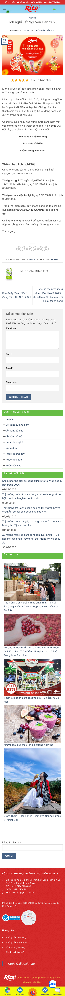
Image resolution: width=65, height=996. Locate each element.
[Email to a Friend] (35, 248)
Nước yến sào (13, 465)
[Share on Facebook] (24, 248)
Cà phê (9, 418)
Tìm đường (7, 994)
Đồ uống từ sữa (14, 430)
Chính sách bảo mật (15, 952)
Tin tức (32, 18)
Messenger (45, 994)
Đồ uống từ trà (13, 436)
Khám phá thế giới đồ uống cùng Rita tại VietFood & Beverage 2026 (32, 482)
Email (9, 368)
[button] (4, 8)
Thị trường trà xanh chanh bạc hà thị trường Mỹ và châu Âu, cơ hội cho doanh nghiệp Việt (31, 509)
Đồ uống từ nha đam (17, 424)
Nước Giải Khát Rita (21, 963)
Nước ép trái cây (15, 453)
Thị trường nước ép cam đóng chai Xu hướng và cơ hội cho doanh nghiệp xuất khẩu (31, 496)
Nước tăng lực (13, 459)
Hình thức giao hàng (15, 947)
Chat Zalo (20, 994)
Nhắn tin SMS (58, 994)
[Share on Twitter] (29, 248)
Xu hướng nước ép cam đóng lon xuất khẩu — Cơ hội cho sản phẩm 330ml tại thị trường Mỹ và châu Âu (31, 538)
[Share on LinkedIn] (46, 248)
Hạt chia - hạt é (14, 442)
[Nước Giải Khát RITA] (32, 9)
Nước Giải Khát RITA (45, 30)
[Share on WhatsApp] (18, 248)
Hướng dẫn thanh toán (16, 942)
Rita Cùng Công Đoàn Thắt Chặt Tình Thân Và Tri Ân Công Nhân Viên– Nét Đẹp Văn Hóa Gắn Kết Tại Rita (32, 606)
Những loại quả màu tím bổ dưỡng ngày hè (28, 744)
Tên (9, 354)
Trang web (11, 382)
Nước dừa (11, 448)
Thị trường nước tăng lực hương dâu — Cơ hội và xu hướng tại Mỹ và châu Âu (32, 523)
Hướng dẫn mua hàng (16, 937)
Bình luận (12, 328)
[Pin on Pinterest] (40, 248)
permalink (54, 259)
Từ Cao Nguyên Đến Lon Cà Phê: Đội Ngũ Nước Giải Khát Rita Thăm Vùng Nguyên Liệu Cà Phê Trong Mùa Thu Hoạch (31, 651)
